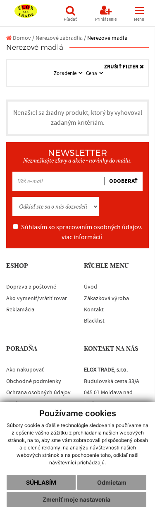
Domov (21, 38)
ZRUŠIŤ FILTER (122, 66)
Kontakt (94, 309)
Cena (92, 73)
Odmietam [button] (111, 482)
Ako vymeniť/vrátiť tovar (36, 298)
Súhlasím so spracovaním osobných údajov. (81, 232)
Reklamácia (20, 309)
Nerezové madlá (107, 38)
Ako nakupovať (25, 370)
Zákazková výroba (106, 298)
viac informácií (82, 237)
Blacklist (94, 321)
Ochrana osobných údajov (38, 392)
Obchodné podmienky (33, 381)
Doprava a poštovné (31, 287)
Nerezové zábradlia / (61, 38)
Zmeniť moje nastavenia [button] (76, 499)
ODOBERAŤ (123, 181)
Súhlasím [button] (41, 482)
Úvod (90, 287)
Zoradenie (66, 73)
